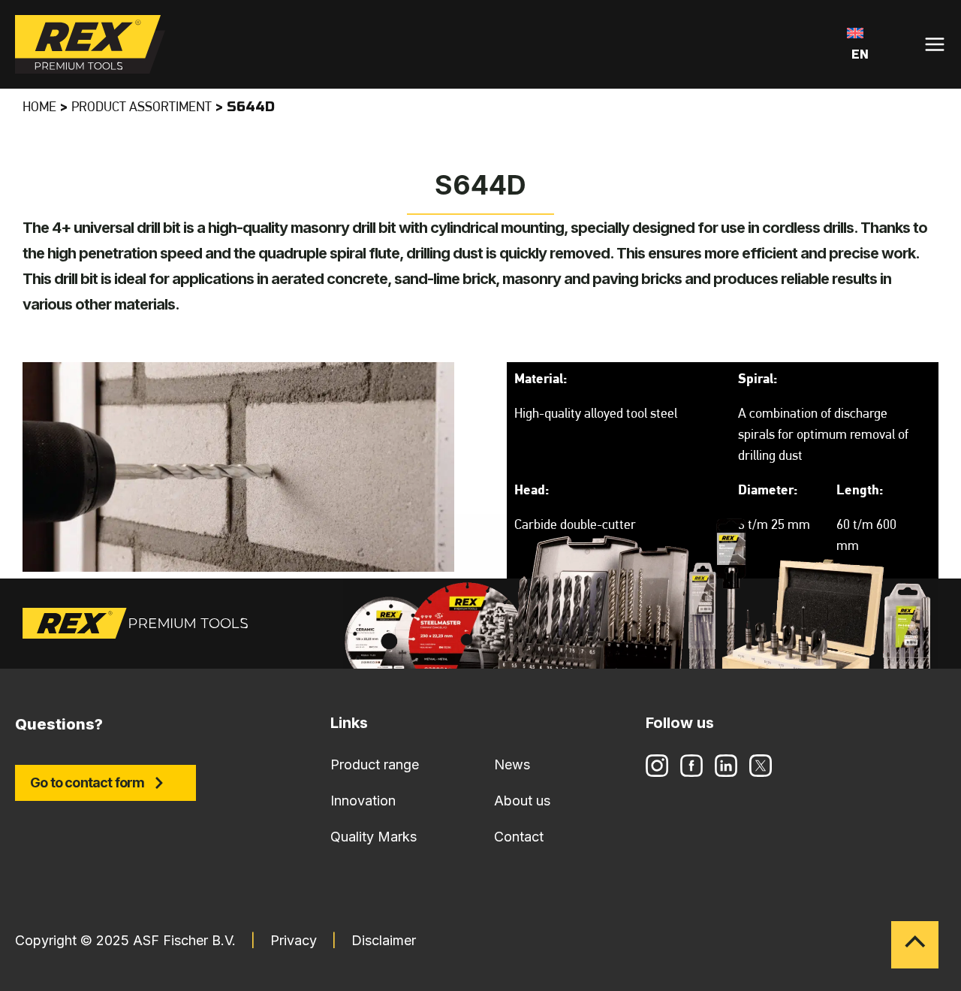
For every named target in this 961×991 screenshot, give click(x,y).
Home (39, 108)
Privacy (293, 940)
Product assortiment (141, 108)
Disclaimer (383, 940)
